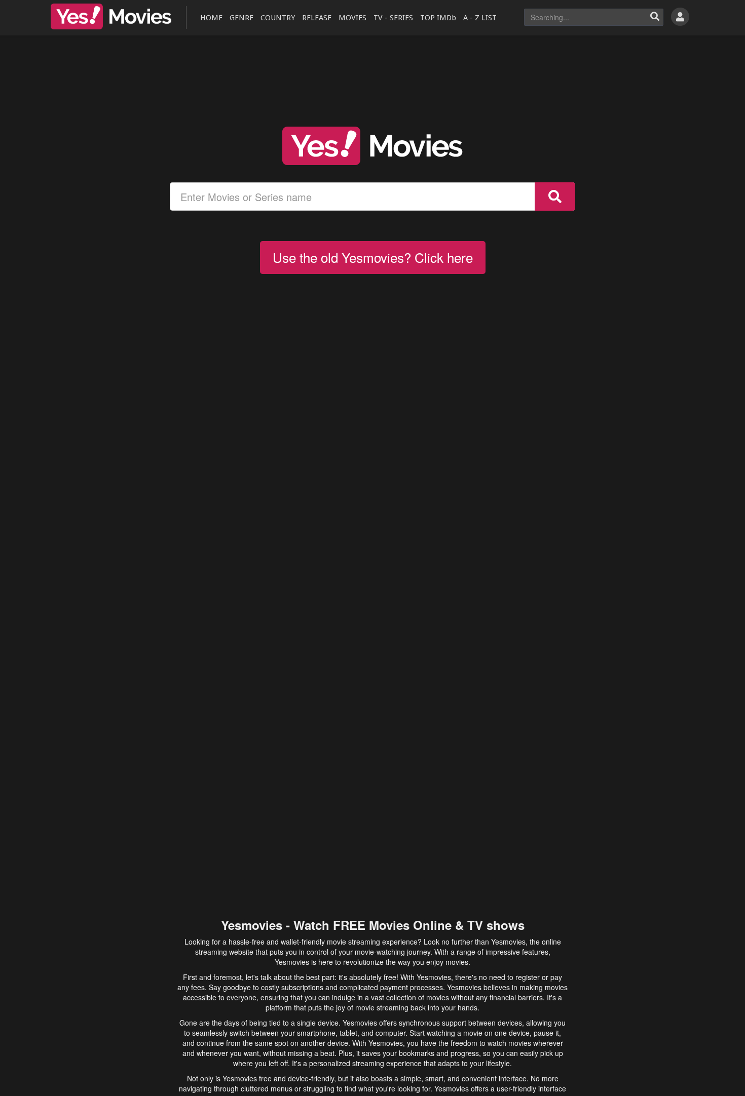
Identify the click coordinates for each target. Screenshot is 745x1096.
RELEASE (316, 17)
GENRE (241, 17)
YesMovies (111, 16)
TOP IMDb (438, 17)
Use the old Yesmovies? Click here (373, 257)
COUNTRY (277, 17)
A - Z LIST (480, 17)
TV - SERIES (393, 17)
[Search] (654, 17)
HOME (211, 17)
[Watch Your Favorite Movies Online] (372, 146)
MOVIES (352, 17)
